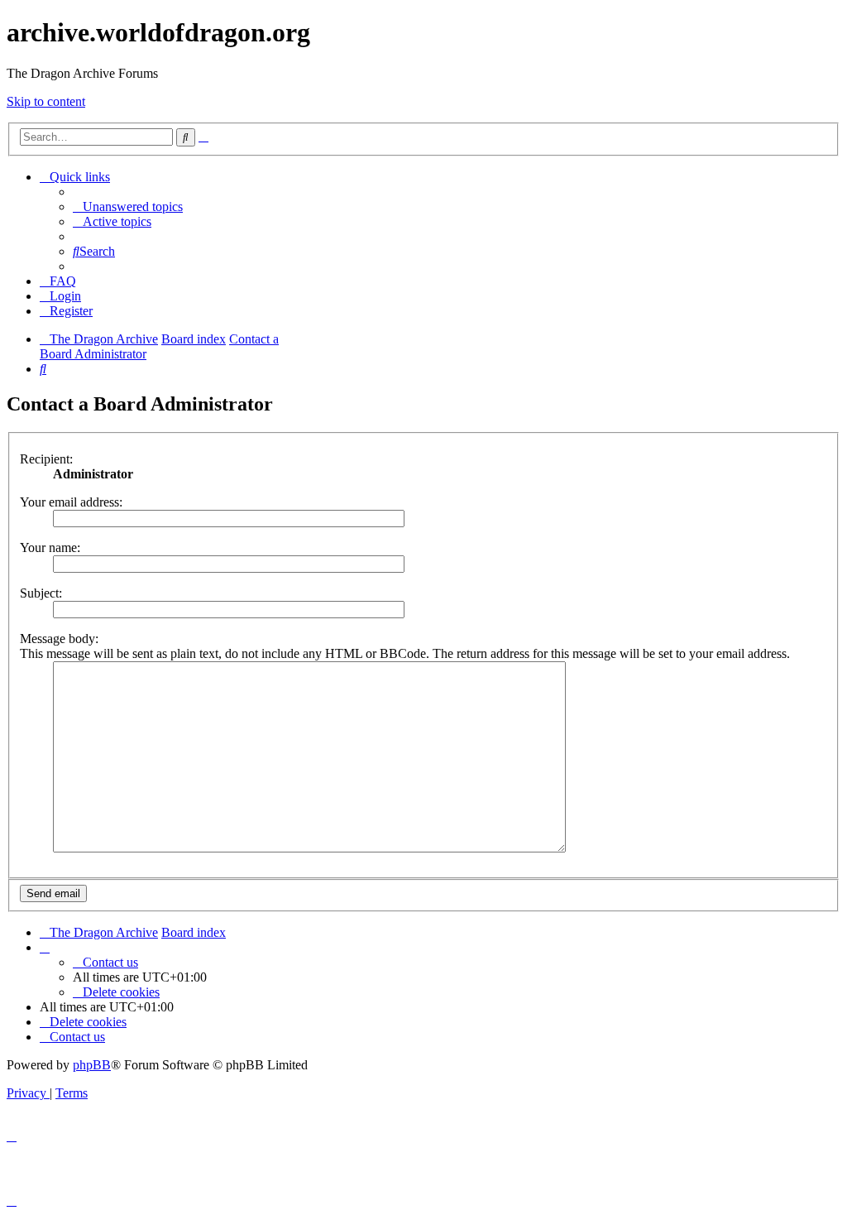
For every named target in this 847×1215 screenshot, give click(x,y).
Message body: (59, 639)
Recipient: (46, 459)
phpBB (92, 1065)
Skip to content (46, 101)
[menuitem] (128, 206)
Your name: (50, 547)
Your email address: (71, 502)
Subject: (41, 593)
